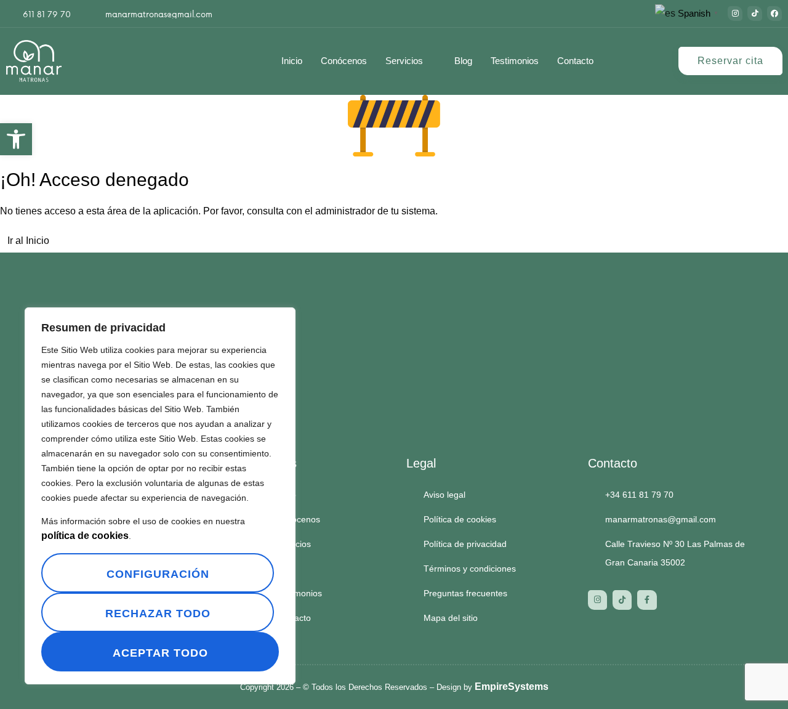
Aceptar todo (160, 653)
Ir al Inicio (28, 240)
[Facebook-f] (646, 599)
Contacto (575, 60)
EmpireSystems (512, 686)
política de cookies (85, 535)
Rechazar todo (158, 613)
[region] (160, 495)
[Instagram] (735, 13)
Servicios (404, 60)
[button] (16, 139)
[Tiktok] (754, 13)
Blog (463, 60)
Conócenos (344, 60)
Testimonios (515, 60)
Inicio (291, 60)
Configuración (158, 574)
